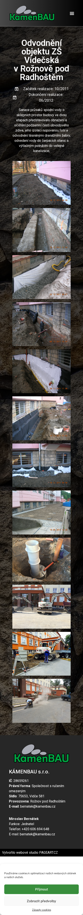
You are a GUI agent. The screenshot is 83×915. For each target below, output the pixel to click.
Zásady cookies (41, 909)
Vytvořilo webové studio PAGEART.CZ (30, 853)
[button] (72, 13)
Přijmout (41, 889)
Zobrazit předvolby (41, 901)
